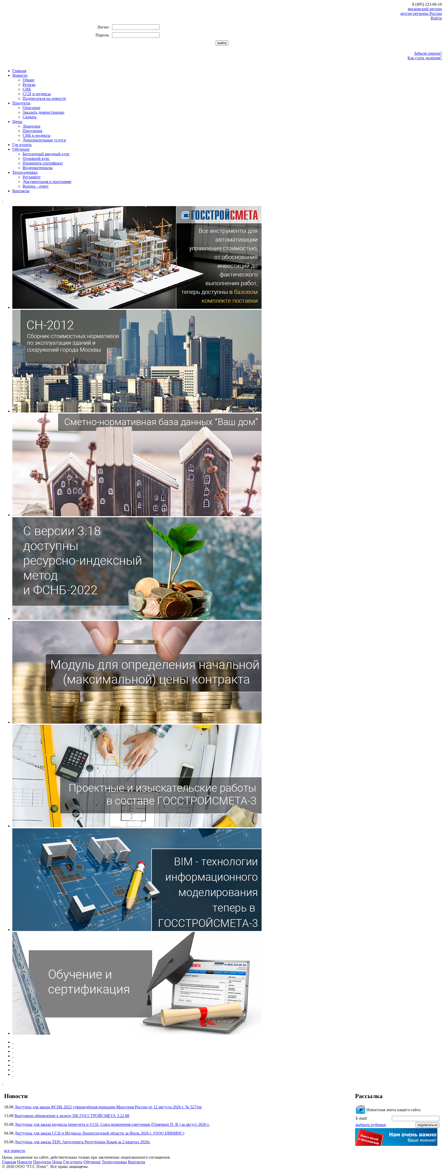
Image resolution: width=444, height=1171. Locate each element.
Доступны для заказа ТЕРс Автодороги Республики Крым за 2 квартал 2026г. (82, 1142)
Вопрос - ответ (36, 186)
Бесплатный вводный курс (46, 154)
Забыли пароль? (428, 53)
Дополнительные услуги (44, 140)
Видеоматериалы (38, 168)
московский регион (425, 9)
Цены (17, 121)
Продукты (21, 103)
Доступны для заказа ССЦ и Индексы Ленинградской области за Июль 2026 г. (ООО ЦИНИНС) (99, 1133)
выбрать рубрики (371, 1124)
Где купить (22, 144)
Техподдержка (25, 172)
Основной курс (36, 158)
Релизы (29, 84)
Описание (31, 107)
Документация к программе (47, 181)
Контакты (21, 191)
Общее (28, 80)
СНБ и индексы (36, 135)
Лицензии (31, 126)
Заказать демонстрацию (43, 112)
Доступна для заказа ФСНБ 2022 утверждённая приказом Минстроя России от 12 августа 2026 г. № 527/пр (108, 1107)
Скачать (29, 117)
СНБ (27, 89)
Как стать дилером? (425, 58)
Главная (19, 71)
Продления (32, 131)
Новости (19, 75)
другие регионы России (421, 13)
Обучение (21, 149)
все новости (14, 1150)
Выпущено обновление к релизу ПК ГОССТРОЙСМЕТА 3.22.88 (71, 1116)
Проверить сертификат (43, 163)
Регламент (32, 177)
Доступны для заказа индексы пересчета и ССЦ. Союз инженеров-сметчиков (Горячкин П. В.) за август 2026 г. (112, 1124)
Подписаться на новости (44, 98)
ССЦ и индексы (37, 94)
